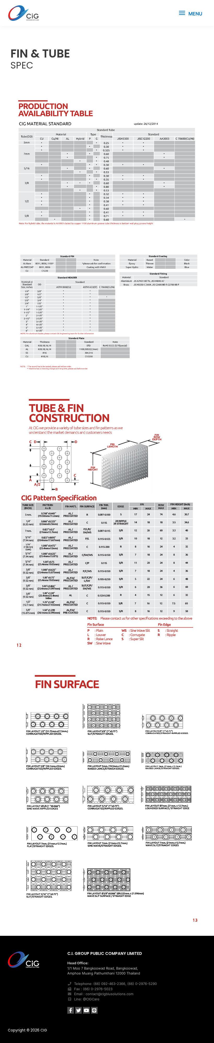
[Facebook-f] (70, 1010)
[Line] (94, 1010)
